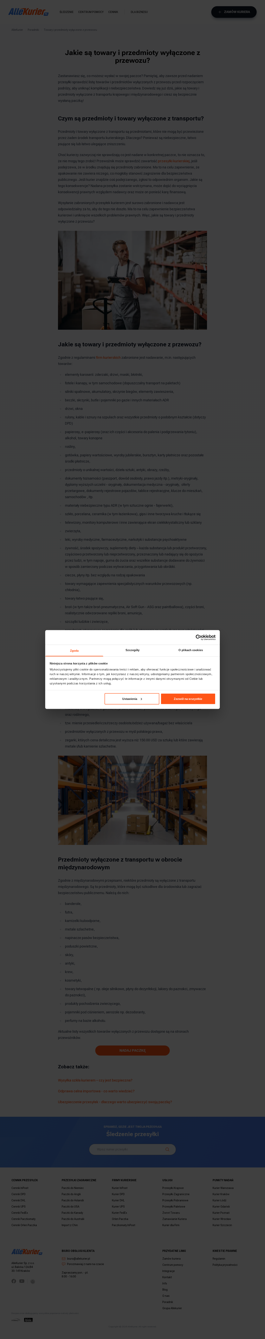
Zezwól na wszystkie (188, 698)
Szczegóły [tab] (133, 650)
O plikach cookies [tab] (190, 650)
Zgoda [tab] (74, 650)
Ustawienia (129, 698)
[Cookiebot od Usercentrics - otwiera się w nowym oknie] (199, 637)
